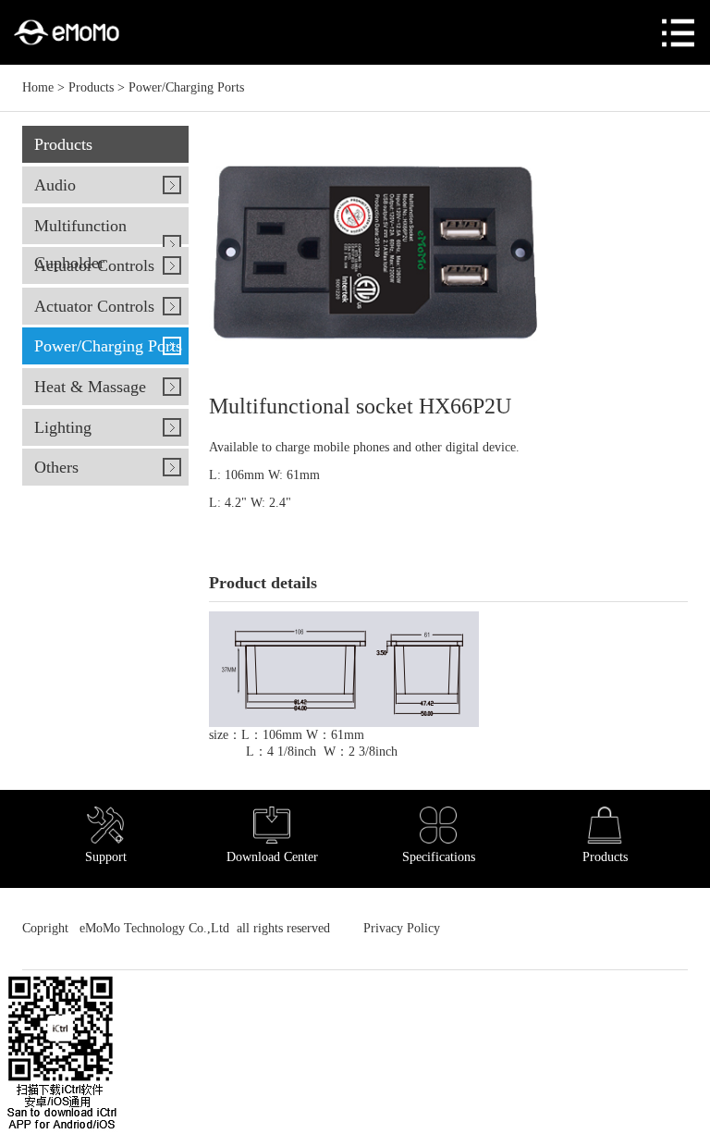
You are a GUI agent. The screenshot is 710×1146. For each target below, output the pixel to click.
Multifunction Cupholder (80, 244)
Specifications (438, 857)
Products (91, 87)
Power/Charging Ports (186, 87)
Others (56, 467)
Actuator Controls (94, 265)
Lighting (63, 427)
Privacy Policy (400, 928)
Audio (55, 185)
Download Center (272, 857)
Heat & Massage (90, 386)
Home (38, 87)
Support (106, 857)
